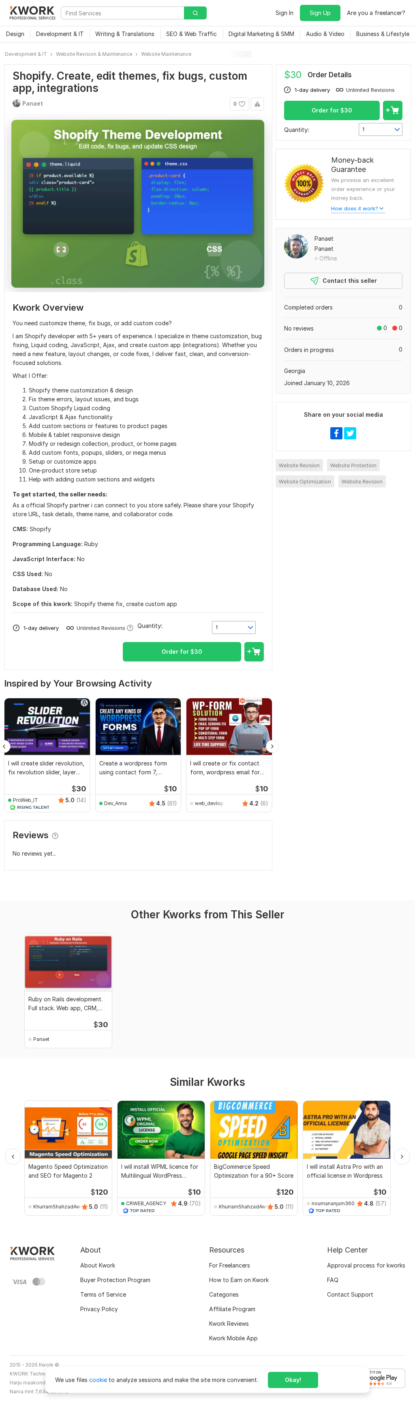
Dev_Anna (115, 803)
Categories (224, 1294)
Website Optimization (305, 481)
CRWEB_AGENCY (146, 1203)
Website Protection (353, 465)
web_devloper (211, 803)
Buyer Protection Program (115, 1279)
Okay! (293, 1379)
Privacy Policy (99, 1309)
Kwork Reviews (229, 1323)
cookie (98, 1379)
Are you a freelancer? (376, 12)
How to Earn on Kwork (239, 1279)
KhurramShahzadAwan (59, 1207)
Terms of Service (103, 1294)
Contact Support (350, 1294)
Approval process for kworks (366, 1265)
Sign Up (320, 12)
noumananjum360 (333, 1203)
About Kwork (97, 1265)
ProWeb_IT (25, 800)
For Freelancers (229, 1265)
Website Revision (299, 465)
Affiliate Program (232, 1309)
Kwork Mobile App (233, 1338)
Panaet (324, 238)
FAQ (332, 1279)
